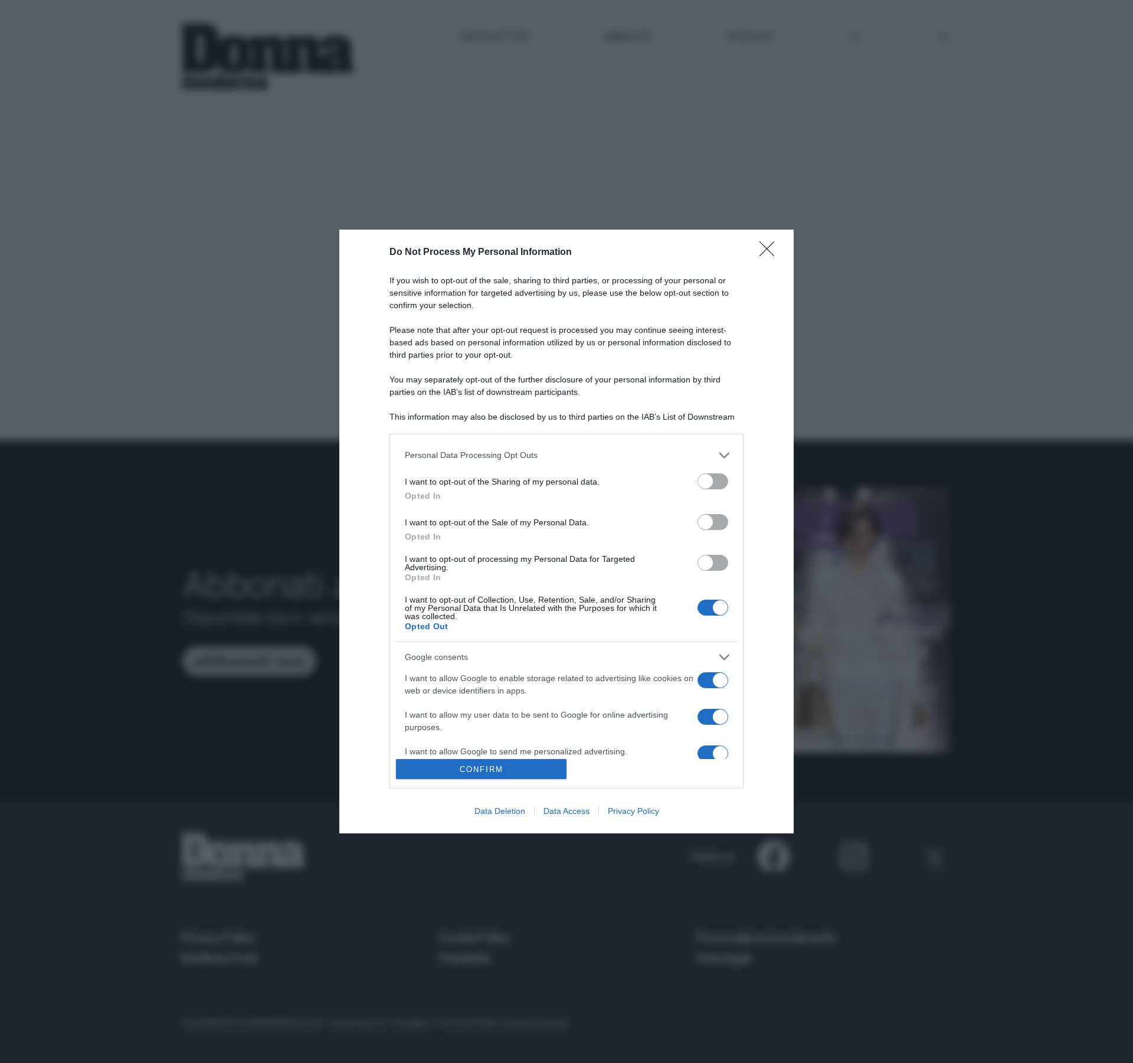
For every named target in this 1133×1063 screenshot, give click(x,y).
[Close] (770, 252)
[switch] (713, 481)
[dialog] (566, 531)
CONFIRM (481, 769)
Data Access (566, 811)
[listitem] (566, 455)
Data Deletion (499, 811)
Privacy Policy (633, 811)
